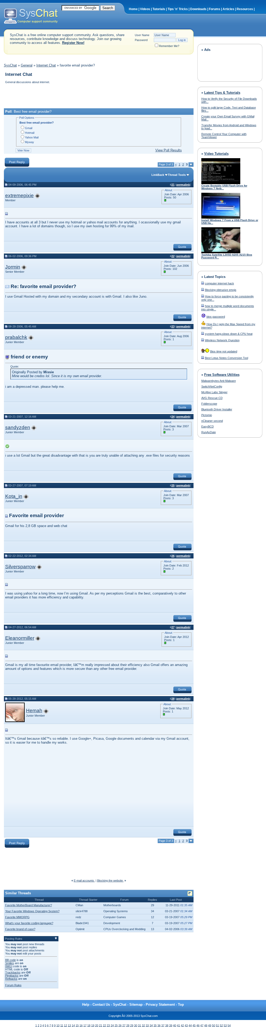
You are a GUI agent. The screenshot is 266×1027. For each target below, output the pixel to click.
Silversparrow (20, 566)
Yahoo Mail (31, 137)
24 (112, 1025)
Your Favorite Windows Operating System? (32, 911)
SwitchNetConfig (211, 386)
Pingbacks (11, 975)
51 (217, 1025)
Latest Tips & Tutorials (222, 93)
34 (151, 1025)
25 (116, 1025)
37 (162, 1025)
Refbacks (11, 978)
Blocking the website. (110, 880)
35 (155, 1025)
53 (225, 1025)
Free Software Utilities (222, 375)
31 (139, 1025)
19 (92, 1025)
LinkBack (157, 174)
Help (85, 1004)
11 (61, 1025)
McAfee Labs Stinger (214, 392)
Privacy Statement (160, 1004)
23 (108, 1025)
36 (159, 1025)
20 (96, 1025)
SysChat (10, 65)
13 (69, 1025)
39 (170, 1025)
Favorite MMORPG (17, 917)
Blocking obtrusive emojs (220, 289)
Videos (145, 9)
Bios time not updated (223, 351)
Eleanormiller (19, 638)
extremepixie (19, 195)
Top (181, 1004)
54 (229, 1025)
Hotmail (29, 132)
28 (127, 1025)
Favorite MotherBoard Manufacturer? (28, 905)
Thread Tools (177, 174)
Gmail (28, 128)
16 (81, 1025)
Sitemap (136, 1004)
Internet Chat (46, 65)
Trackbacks (13, 972)
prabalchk (16, 337)
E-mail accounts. (84, 880)
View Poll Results (168, 150)
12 (65, 1025)
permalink (183, 184)
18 (88, 1025)
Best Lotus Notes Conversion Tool (226, 357)
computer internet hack (219, 283)
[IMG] (8, 966)
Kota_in (13, 496)
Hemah (34, 710)
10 (57, 1025)
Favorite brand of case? (20, 929)
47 (201, 1025)
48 (205, 1025)
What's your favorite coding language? (29, 923)
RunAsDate (208, 432)
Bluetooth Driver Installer (216, 409)
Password (141, 40)
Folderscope (209, 403)
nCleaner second (212, 420)
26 (120, 1025)
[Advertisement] (98, 96)
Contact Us (101, 1004)
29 (131, 1025)
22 (104, 1025)
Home (133, 9)
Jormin (12, 267)
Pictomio (206, 415)
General (26, 65)
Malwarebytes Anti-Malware (218, 380)
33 (147, 1025)
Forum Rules (13, 985)
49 (209, 1025)
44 (190, 1025)
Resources (245, 9)
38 (166, 1025)
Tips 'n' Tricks (178, 9)
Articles (228, 9)
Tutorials (158, 9)
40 (174, 1025)
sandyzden (17, 427)
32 (143, 1025)
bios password (216, 316)
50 (213, 1025)
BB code (10, 960)
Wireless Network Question (222, 340)
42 (182, 1025)
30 (135, 1025)
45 (194, 1025)
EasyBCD (207, 426)
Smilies (9, 963)
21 (100, 1025)
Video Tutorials (216, 154)
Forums (214, 9)
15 (77, 1025)
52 (221, 1025)
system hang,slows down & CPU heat (228, 333)
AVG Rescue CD (212, 397)
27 (123, 1025)
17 (85, 1025)
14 (73, 1025)
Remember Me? (169, 46)
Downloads (198, 9)
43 (186, 1025)
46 (198, 1025)
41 (178, 1025)
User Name (142, 35)
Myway (29, 142)
